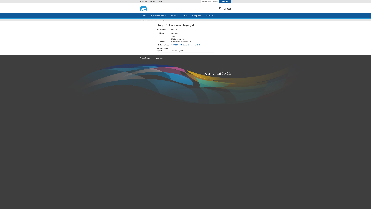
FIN (150, 20)
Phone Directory (145, 58)
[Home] (156, 8)
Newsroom (159, 58)
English (160, 1)
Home (144, 16)
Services (152, 1)
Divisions (185, 16)
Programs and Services (158, 16)
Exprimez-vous (210, 16)
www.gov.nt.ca (144, 1)
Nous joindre (196, 16)
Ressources (174, 16)
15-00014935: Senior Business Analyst (186, 45)
